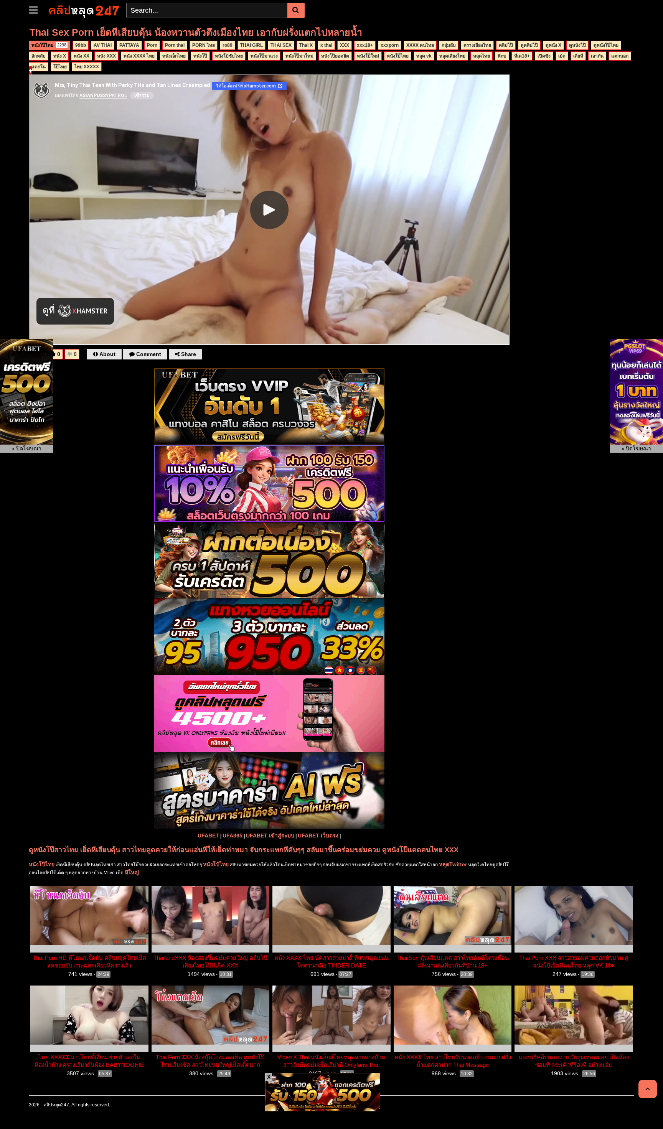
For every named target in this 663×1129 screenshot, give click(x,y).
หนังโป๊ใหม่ (368, 56)
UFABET (208, 835)
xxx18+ (365, 45)
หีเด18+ (522, 56)
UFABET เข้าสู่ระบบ (270, 835)
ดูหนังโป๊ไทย (606, 45)
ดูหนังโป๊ (577, 45)
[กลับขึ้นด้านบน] (647, 1089)
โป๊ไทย (60, 66)
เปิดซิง (544, 56)
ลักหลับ (38, 56)
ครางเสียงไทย (477, 45)
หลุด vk (424, 56)
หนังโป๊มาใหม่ (299, 56)
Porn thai (175, 45)
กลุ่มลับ (449, 45)
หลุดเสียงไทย (452, 56)
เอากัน (597, 56)
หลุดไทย (481, 56)
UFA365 (232, 835)
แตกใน (38, 66)
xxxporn (390, 45)
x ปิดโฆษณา (26, 448)
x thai (326, 45)
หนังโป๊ (200, 56)
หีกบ (502, 56)
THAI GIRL (251, 45)
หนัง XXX (106, 56)
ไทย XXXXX (86, 66)
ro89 (228, 45)
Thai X (306, 45)
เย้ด (562, 56)
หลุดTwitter (453, 864)
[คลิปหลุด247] (83, 10)
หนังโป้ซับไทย (229, 56)
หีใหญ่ (132, 872)
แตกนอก (619, 56)
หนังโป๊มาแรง (264, 56)
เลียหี (578, 56)
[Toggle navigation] (36, 9)
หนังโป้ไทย (216, 864)
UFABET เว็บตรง (318, 835)
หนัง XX (81, 56)
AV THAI (103, 45)
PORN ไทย (203, 45)
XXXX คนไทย (420, 45)
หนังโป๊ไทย (48, 45)
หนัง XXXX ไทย (139, 56)
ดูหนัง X (553, 45)
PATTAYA (129, 45)
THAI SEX (281, 45)
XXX (344, 45)
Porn (152, 45)
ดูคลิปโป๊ (529, 45)
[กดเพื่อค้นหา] (296, 10)
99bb (80, 45)
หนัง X (59, 56)
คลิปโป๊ (506, 45)
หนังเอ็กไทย (174, 56)
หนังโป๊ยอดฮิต (335, 56)
